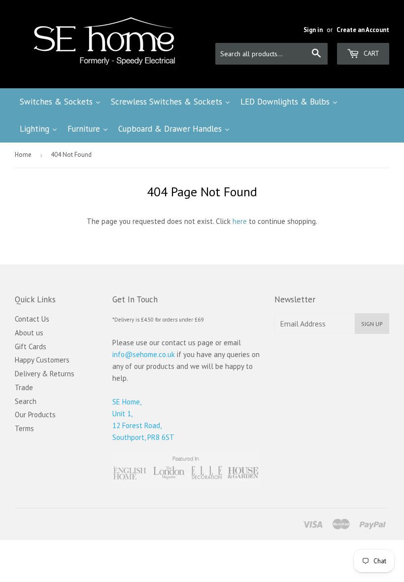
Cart (370, 53)
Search (25, 401)
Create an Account (363, 30)
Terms (24, 428)
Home (23, 154)
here (240, 221)
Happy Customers (42, 359)
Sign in (313, 30)
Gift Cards (30, 346)
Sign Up (372, 323)
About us (29, 332)
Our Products (35, 414)
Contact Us (32, 319)
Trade (24, 387)
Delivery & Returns (44, 373)
